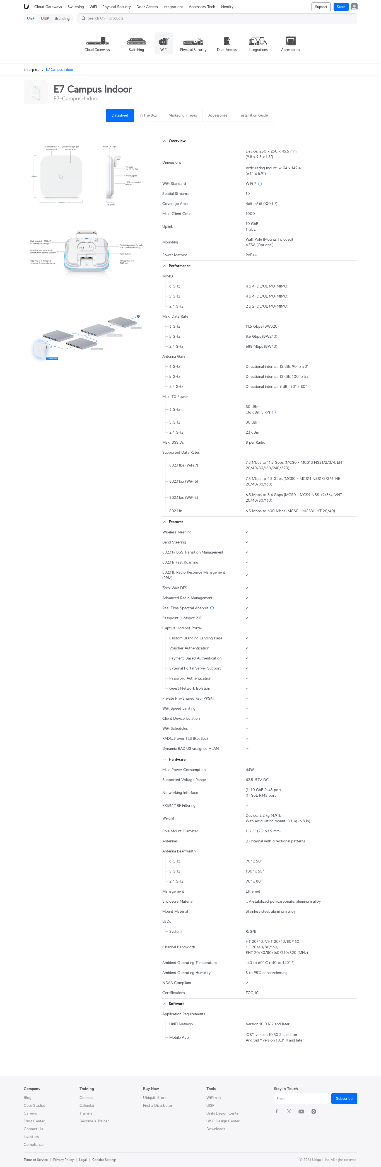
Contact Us (33, 1129)
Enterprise (31, 69)
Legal (83, 1159)
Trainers (86, 1113)
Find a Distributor (157, 1105)
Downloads (215, 1129)
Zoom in (136, 205)
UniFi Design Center (223, 1113)
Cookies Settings (104, 1159)
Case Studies (34, 1105)
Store (341, 7)
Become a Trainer (94, 1121)
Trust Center (34, 1121)
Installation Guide (254, 115)
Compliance (34, 1144)
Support (321, 7)
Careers (30, 1113)
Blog (28, 1097)
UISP (210, 1105)
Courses (86, 1097)
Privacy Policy (63, 1159)
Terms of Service (36, 1159)
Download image (97, 205)
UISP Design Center (223, 1121)
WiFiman (213, 1097)
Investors (31, 1136)
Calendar (87, 1105)
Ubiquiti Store (155, 1097)
